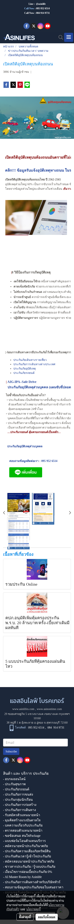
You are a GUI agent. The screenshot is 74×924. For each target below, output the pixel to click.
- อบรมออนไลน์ (14, 779)
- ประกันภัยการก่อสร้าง (19, 804)
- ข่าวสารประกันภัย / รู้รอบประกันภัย (29, 866)
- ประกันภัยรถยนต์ (16, 789)
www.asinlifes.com (23, 709)
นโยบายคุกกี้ (33, 909)
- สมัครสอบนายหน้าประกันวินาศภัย (28, 861)
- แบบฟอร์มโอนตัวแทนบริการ (24, 841)
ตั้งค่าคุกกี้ (25, 917)
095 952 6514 (43, 8)
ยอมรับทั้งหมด (46, 917)
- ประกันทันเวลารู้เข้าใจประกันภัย (27, 856)
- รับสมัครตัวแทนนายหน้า (21, 815)
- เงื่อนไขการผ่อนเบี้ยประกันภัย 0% (27, 871)
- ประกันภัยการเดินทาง (19, 810)
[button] (59, 37)
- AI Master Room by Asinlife (22, 877)
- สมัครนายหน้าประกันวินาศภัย (25, 846)
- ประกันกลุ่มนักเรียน (18, 799)
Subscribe (11, 751)
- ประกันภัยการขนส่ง (18, 794)
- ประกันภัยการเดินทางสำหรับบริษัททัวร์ (31, 882)
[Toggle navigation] (68, 37)
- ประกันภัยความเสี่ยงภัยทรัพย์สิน (27, 851)
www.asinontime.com (49, 709)
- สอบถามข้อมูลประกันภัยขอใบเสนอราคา (33, 887)
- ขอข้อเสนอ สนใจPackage (21, 835)
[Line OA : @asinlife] (25, 472)
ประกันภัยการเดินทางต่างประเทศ (34, 364)
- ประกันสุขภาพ (14, 784)
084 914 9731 (55, 727)
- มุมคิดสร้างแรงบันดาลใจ (21, 820)
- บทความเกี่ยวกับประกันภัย (23, 825)
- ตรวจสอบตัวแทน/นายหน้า (22, 830)
